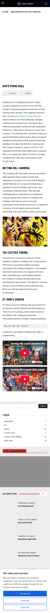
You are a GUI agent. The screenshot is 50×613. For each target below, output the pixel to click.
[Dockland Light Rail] (9, 538)
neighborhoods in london (26, 12)
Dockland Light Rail (27, 539)
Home (5, 12)
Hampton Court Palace (28, 556)
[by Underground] (9, 505)
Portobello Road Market (28, 116)
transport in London (26, 503)
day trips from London (27, 553)
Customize (25, 600)
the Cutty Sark (25, 522)
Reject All (25, 607)
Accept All (25, 593)
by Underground (25, 506)
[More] (36, 93)
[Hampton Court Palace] (9, 554)
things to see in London (27, 519)
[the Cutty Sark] (9, 521)
